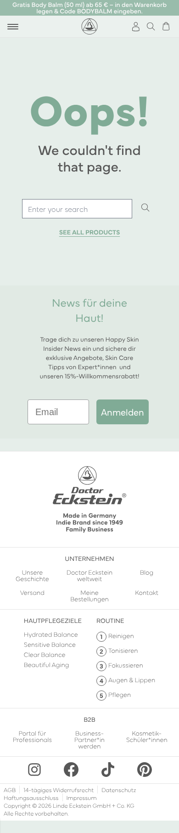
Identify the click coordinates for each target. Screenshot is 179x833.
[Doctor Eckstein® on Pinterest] (144, 769)
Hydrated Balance (51, 634)
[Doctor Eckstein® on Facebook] (71, 769)
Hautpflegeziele (53, 620)
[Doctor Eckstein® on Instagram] (34, 769)
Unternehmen (89, 558)
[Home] (89, 26)
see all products (89, 232)
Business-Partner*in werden (89, 739)
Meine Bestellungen (89, 595)
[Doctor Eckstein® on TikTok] (108, 769)
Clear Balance (45, 654)
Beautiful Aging (46, 664)
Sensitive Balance (50, 644)
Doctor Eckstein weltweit (90, 575)
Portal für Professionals (32, 737)
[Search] (145, 208)
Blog (146, 572)
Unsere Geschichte (32, 575)
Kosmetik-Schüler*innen (147, 737)
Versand (32, 593)
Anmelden (122, 411)
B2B (89, 719)
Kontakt (146, 593)
